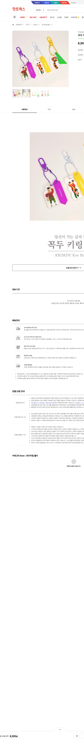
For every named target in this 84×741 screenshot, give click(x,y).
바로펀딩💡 (75, 17)
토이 (27, 25)
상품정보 (25, 109)
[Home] (13, 24)
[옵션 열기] (60, 729)
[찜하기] (77, 736)
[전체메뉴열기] (14, 17)
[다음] (69, 60)
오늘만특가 (43, 17)
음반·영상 (33, 17)
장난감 (35, 25)
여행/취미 (19, 25)
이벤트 (66, 17)
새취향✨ (23, 17)
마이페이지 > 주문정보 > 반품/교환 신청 (42, 403)
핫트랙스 (38, 10)
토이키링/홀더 (46, 25)
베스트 (52, 17)
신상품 (59, 17)
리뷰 (49, 109)
